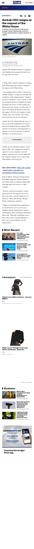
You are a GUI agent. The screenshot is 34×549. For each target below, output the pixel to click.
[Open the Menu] (3, 2)
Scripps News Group (11, 62)
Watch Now (29, 2)
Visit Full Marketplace (26, 277)
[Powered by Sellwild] (29, 382)
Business (6, 16)
